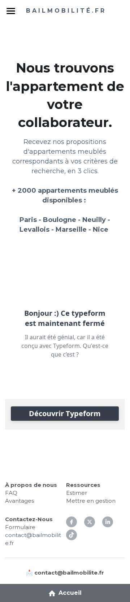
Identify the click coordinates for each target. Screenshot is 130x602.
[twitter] (89, 521)
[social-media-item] (71, 534)
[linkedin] (107, 521)
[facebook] (71, 521)
